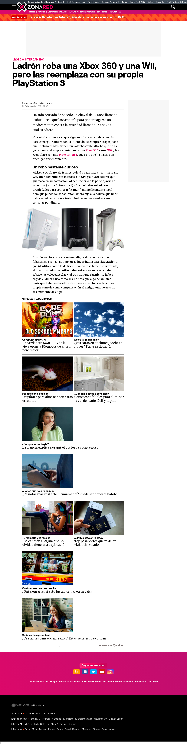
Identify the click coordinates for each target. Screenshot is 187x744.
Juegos (118, 6)
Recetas (76, 729)
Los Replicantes (32, 713)
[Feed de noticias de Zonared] (76, 671)
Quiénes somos (36, 681)
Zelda (150, 2)
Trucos (144, 6)
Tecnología (85, 6)
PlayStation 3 (68, 154)
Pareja (60, 729)
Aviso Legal (51, 681)
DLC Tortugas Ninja (76, 2)
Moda (35, 729)
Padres (51, 729)
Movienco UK (100, 719)
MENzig (28, 724)
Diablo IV (160, 2)
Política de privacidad (69, 681)
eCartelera (68, 719)
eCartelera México (83, 719)
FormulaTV (34, 719)
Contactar (153, 681)
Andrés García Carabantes (39, 103)
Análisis (131, 6)
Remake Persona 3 (110, 2)
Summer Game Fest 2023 (134, 2)
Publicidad (140, 681)
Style (42, 724)
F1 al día (72, 724)
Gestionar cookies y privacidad (118, 681)
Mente (112, 729)
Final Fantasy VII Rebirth (52, 2)
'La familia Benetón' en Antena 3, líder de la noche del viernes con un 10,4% (69, 17)
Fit (48, 724)
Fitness (96, 729)
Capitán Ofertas (49, 713)
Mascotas (86, 729)
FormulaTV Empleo (51, 719)
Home (57, 6)
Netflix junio (93, 2)
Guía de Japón (116, 719)
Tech (36, 724)
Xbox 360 (92, 150)
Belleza (43, 729)
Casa (104, 729)
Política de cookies (91, 681)
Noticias (69, 6)
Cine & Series (103, 6)
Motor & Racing (58, 724)
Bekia (27, 729)
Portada (31, 12)
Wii (109, 150)
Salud (68, 729)
